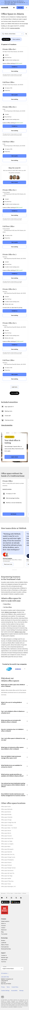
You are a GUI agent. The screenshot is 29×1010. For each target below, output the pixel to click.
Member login (4, 957)
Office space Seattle (6, 878)
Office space (10, 893)
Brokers (3, 940)
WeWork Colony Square (10, 612)
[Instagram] (11, 897)
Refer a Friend (4, 944)
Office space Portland (6, 865)
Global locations (5, 921)
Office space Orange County (8, 857)
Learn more (12, 3)
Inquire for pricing (7, 489)
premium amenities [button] (15, 28)
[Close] (27, 3)
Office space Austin (6, 806)
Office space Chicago (6, 819)
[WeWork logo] (4, 7)
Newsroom (4, 929)
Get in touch (14, 182)
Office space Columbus (7, 825)
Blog (2, 931)
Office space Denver (6, 830)
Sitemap (21, 990)
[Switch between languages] (14, 7)
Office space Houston (6, 835)
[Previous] (2, 2)
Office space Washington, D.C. (8, 886)
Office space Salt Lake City (7, 873)
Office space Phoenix (6, 862)
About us (3, 923)
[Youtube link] (2, 897)
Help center (4, 959)
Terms (8, 987)
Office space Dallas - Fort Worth (9, 827)
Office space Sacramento (7, 870)
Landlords (3, 942)
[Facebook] (6, 897)
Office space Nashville (6, 851)
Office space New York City (7, 854)
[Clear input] (22, 34)
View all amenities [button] (6, 425)
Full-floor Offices (7, 607)
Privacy (3, 987)
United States (18, 893)
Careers (3, 927)
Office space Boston (6, 811)
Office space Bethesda (6, 809)
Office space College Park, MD (8, 822)
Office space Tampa (6, 883)
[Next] (3, 2)
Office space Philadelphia (7, 859)
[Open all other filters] (26, 33)
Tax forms (3, 961)
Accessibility (14, 990)
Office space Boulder (6, 814)
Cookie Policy (15, 987)
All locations (4, 973)
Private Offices (7, 604)
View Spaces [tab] (6, 39)
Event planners (5, 946)
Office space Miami (5, 846)
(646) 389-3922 (5, 976)
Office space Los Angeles (7, 843)
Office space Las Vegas (6, 841)
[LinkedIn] (21, 897)
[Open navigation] (26, 7)
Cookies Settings (5, 990)
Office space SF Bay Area (7, 881)
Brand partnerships (6, 948)
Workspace (3, 893)
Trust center (4, 934)
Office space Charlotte (6, 817)
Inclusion (3, 925)
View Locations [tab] (16, 39)
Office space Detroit (6, 833)
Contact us (4, 955)
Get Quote (13, 514)
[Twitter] (16, 897)
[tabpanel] (14, 216)
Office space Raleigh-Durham (8, 867)
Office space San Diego (6, 875)
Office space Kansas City (7, 838)
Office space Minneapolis (7, 849)
